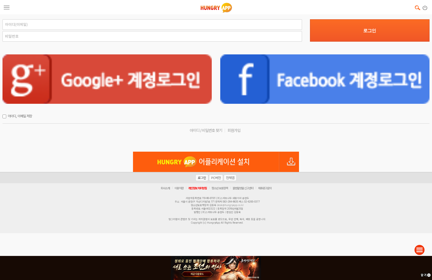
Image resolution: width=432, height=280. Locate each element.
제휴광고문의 (265, 188)
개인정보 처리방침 (197, 188)
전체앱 (230, 178)
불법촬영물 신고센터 (242, 188)
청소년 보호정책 (220, 188)
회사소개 (165, 188)
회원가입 (234, 130)
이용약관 (179, 188)
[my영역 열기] (6, 7)
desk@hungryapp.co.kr (230, 205)
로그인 (369, 30)
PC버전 (216, 178)
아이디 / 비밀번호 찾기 (206, 130)
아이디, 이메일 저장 (20, 116)
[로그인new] (425, 6)
